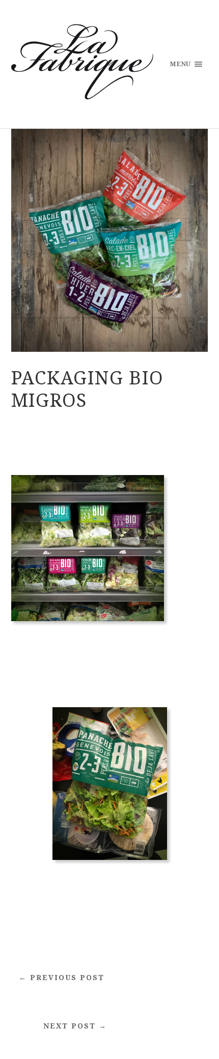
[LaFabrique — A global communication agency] (82, 63)
